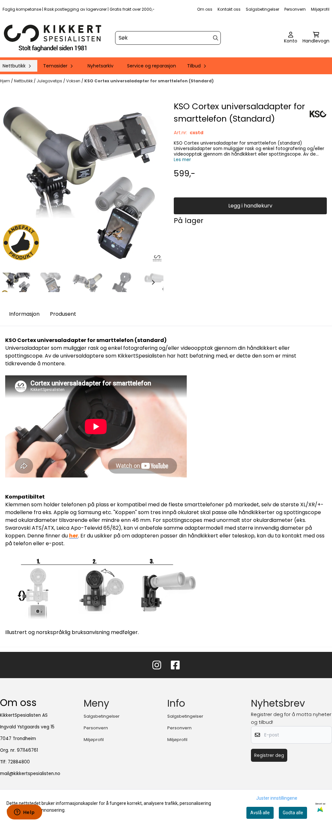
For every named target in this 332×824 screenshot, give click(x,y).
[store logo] (52, 38)
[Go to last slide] (10, 282)
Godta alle (293, 812)
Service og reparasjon (151, 66)
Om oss (204, 9)
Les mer (182, 159)
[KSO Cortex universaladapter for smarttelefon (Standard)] (81, 182)
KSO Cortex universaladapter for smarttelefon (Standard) (149, 81)
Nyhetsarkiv (100, 66)
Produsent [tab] (63, 314)
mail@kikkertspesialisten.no (30, 774)
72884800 (19, 762)
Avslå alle (260, 812)
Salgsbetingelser (262, 9)
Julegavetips (50, 81)
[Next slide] (153, 282)
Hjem (5, 81)
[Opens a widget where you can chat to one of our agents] (24, 813)
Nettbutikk (24, 81)
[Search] (215, 38)
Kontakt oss (229, 9)
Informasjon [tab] (24, 314)
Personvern (295, 9)
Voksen (73, 81)
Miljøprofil (320, 9)
